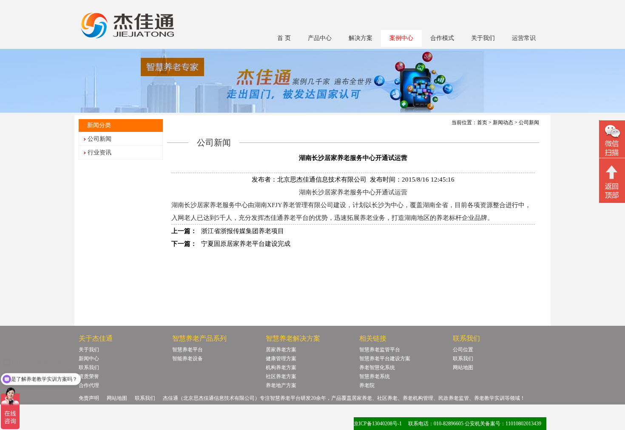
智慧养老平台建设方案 (384, 359)
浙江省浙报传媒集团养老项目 (242, 231)
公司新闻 (99, 139)
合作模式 (442, 38)
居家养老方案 (281, 350)
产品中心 (320, 38)
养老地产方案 (281, 385)
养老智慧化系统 (377, 367)
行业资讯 (99, 152)
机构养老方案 (281, 367)
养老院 (367, 385)
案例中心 (401, 38)
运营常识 (524, 38)
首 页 (284, 38)
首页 (482, 122)
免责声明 (89, 398)
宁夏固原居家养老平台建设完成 (245, 243)
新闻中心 (89, 359)
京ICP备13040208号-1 (378, 424)
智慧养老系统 (374, 376)
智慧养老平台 (187, 350)
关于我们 (483, 38)
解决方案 (360, 38)
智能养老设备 (187, 359)
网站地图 (463, 367)
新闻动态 (503, 122)
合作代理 (89, 385)
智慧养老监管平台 (379, 350)
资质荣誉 (89, 376)
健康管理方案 (281, 359)
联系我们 (89, 367)
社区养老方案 (281, 376)
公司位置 (463, 350)
